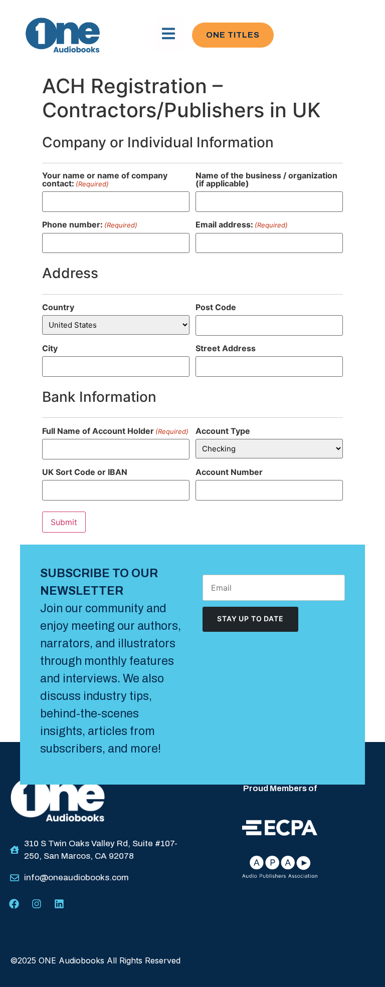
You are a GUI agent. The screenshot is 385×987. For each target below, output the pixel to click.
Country (58, 307)
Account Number (229, 472)
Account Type (223, 431)
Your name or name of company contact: (104, 179)
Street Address (226, 348)
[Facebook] (14, 904)
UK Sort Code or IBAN (84, 472)
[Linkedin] (59, 904)
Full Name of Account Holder (115, 431)
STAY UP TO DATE (250, 618)
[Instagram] (37, 904)
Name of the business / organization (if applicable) (266, 179)
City (50, 348)
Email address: (242, 224)
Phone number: (89, 224)
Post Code (216, 307)
